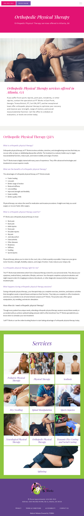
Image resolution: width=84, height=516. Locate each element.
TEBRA (51, 513)
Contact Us (64, 508)
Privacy (18, 508)
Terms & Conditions (33, 508)
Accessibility (50, 508)
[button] (81, 3)
